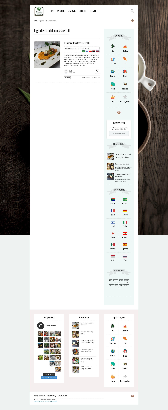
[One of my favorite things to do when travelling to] (52, 351)
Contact (93, 11)
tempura (126, 285)
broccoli (115, 280)
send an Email (53, 401)
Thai (125, 260)
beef (110, 280)
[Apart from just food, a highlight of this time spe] (40, 357)
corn (111, 282)
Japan (113, 237)
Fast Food (112, 64)
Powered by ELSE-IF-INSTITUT (42, 401)
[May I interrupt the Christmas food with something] (58, 345)
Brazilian (125, 204)
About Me (82, 11)
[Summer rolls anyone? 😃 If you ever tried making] (52, 339)
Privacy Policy (51, 396)
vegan (118, 287)
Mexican (112, 249)
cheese (120, 280)
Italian (125, 226)
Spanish (125, 249)
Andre (70, 70)
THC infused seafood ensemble (77, 43)
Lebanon (125, 238)
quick (126, 282)
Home (52, 11)
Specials (73, 11)
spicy (116, 285)
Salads (113, 89)
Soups (113, 102)
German (125, 215)
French (113, 215)
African (112, 204)
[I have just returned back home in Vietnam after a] (46, 351)
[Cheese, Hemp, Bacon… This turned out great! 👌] (46, 357)
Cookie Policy (62, 396)
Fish (83, 48)
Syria (112, 260)
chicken (126, 280)
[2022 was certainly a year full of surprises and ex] (52, 345)
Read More (67, 77)
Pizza (125, 76)
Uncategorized (125, 102)
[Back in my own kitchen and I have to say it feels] (46, 333)
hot (114, 282)
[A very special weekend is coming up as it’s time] (46, 345)
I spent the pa (52, 361)
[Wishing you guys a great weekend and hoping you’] (58, 357)
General (112, 76)
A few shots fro (39, 343)
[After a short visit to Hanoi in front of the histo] (58, 339)
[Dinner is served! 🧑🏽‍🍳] (40, 339)
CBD (79, 48)
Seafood (87, 48)
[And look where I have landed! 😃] (52, 357)
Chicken (125, 51)
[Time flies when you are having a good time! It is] (52, 333)
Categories (61, 11)
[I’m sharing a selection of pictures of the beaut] (46, 339)
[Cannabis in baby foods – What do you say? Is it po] (40, 333)
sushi (121, 285)
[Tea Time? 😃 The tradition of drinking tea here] (58, 351)
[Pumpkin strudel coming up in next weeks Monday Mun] (58, 369)
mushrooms (120, 282)
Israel (113, 226)
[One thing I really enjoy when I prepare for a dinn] (58, 333)
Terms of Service (39, 396)
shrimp (111, 285)
